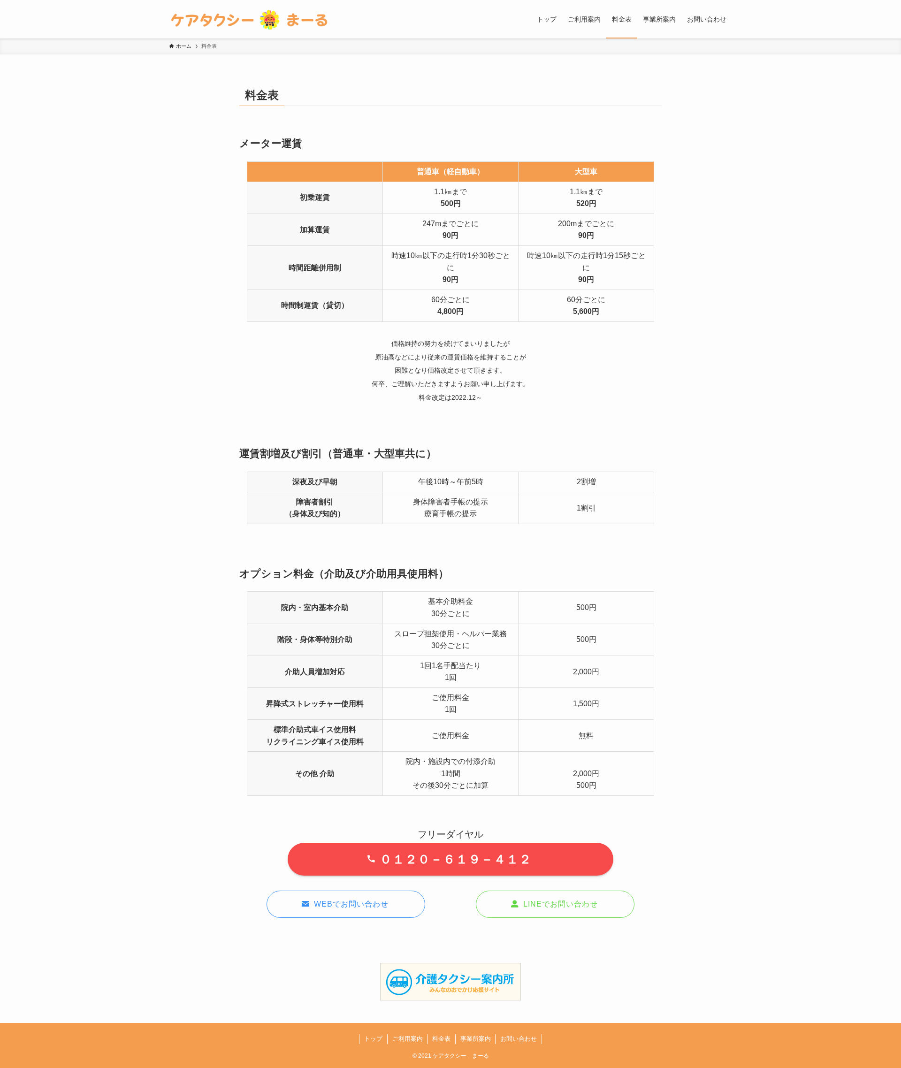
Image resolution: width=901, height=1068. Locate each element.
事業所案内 (475, 1038)
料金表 (441, 1038)
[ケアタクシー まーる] (251, 19)
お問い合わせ (518, 1038)
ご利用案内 (407, 1038)
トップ (373, 1038)
